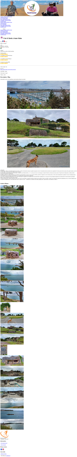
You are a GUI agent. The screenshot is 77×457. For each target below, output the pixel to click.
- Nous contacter (3, 444)
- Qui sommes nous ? (3, 443)
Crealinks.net (8, 455)
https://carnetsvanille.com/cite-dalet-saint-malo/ (8, 69)
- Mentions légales (3, 453)
